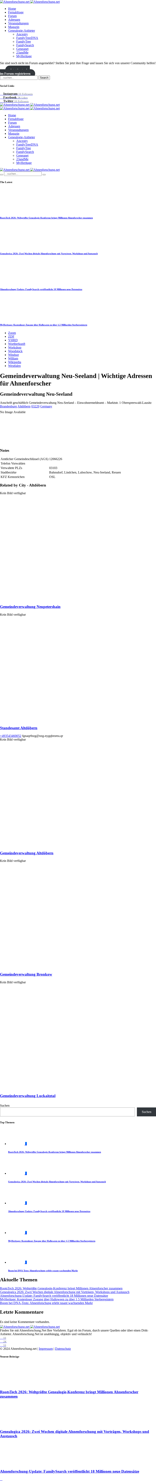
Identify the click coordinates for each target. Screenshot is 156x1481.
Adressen (14, 19)
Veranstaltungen (18, 23)
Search (44, 77)
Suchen (5, 1105)
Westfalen (14, 365)
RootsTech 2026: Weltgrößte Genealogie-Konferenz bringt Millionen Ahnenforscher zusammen (46, 218)
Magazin (13, 27)
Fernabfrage (16, 12)
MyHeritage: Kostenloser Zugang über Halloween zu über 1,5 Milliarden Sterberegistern (43, 325)
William (13, 358)
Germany (46, 406)
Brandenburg (8, 406)
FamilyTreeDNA (27, 38)
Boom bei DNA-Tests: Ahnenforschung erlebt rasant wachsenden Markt (43, 1270)
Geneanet (22, 49)
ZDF (11, 336)
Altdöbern (23, 406)
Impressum (46, 1348)
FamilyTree (23, 41)
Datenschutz (63, 1348)
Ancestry (22, 34)
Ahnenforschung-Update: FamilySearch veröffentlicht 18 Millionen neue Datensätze (41, 289)
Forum (12, 16)
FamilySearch (25, 45)
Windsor (13, 354)
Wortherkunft (16, 344)
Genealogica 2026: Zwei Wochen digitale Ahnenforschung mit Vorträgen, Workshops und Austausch (49, 253)
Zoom (12, 333)
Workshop (14, 347)
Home (12, 8)
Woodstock (15, 351)
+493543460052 (10, 736)
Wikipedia (14, 362)
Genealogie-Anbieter (21, 30)
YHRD (13, 340)
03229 (35, 406)
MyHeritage (24, 56)
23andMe (22, 52)
